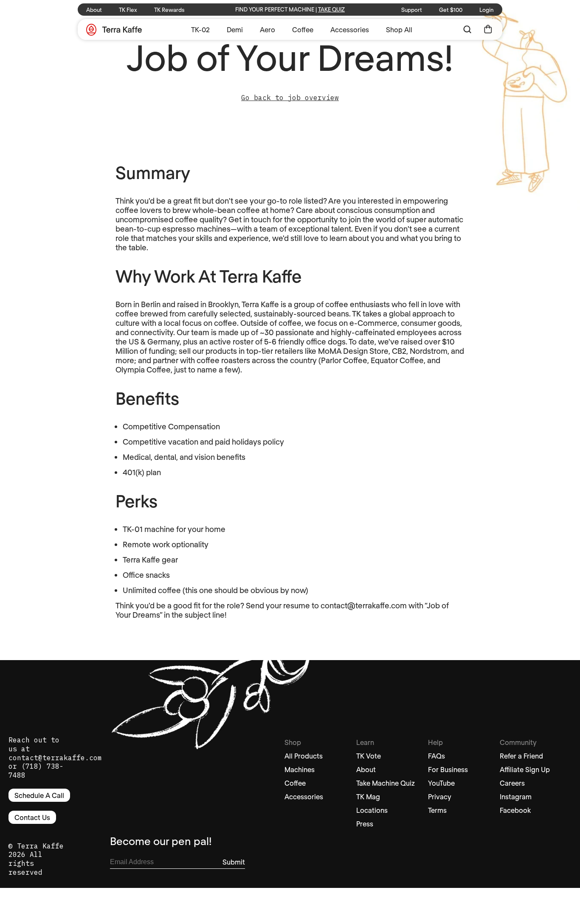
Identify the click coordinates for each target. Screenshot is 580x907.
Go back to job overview (290, 97)
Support (411, 9)
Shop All (399, 29)
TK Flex (128, 9)
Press (364, 824)
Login (486, 9)
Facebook (515, 810)
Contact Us (32, 817)
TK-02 (200, 29)
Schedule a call (39, 795)
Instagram (516, 796)
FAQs (436, 756)
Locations (372, 810)
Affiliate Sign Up (525, 769)
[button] (467, 29)
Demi (235, 29)
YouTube (441, 783)
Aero (267, 29)
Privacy (439, 796)
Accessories (349, 29)
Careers (512, 783)
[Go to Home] (114, 30)
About (94, 9)
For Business (448, 769)
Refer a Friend (521, 756)
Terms (437, 810)
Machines (299, 769)
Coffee (302, 29)
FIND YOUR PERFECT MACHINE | (290, 9)
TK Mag (368, 796)
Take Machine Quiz (385, 783)
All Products (303, 756)
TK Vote (368, 756)
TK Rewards (169, 9)
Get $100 (450, 9)
